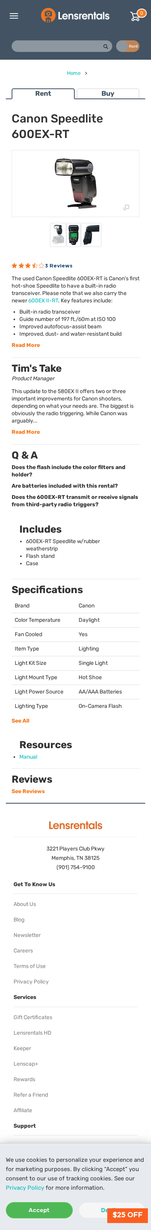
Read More (26, 345)
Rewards (24, 1079)
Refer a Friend (31, 1095)
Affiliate (23, 1110)
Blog (19, 919)
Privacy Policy (25, 1187)
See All (20, 721)
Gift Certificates (33, 1017)
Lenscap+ (26, 1064)
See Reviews (28, 791)
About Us (25, 904)
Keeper (22, 1048)
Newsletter (27, 935)
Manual (28, 757)
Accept (39, 1210)
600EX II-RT (43, 300)
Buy (107, 93)
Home (74, 73)
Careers (23, 950)
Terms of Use (30, 966)
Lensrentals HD (32, 1033)
